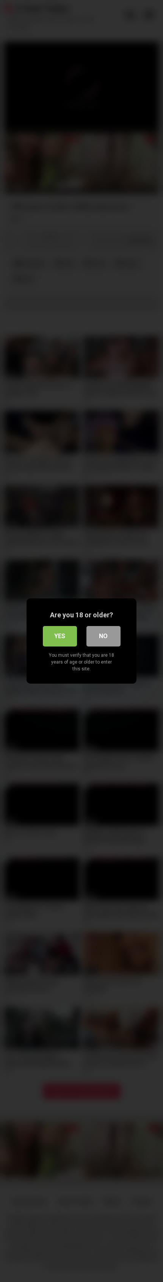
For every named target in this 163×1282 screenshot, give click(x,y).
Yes (59, 636)
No (103, 636)
